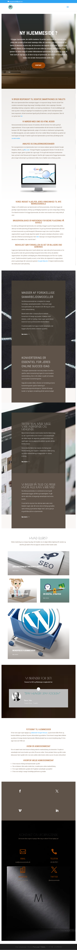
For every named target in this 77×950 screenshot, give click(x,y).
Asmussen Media (39, 947)
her (21, 116)
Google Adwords (43, 261)
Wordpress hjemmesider (23, 650)
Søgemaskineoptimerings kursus (27, 566)
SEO (37, 237)
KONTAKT (38, 65)
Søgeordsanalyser (19, 594)
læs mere (24, 334)
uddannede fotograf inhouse (39, 733)
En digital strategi (52, 594)
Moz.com (26, 150)
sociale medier (16, 138)
